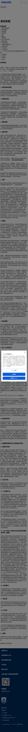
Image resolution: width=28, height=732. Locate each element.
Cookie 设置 (14, 370)
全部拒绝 (14, 374)
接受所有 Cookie (14, 378)
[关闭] (25, 352)
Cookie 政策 (8, 366)
